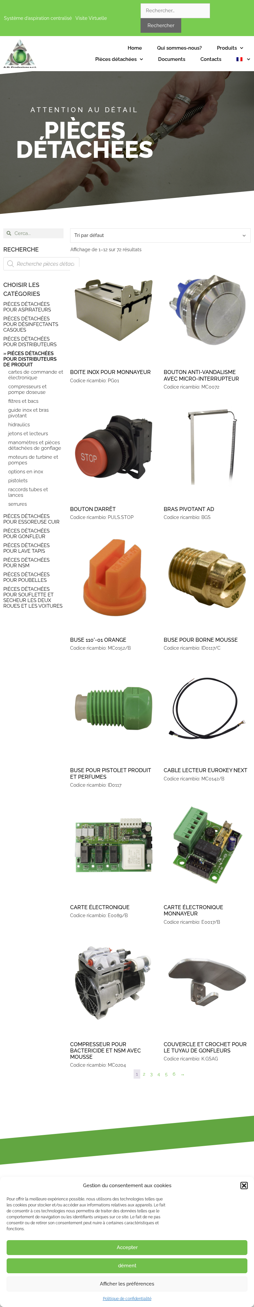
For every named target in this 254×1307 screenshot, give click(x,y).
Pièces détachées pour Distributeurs (30, 342)
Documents (171, 59)
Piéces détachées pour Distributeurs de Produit (30, 359)
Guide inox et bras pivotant (28, 413)
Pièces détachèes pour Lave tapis (26, 548)
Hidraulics (19, 425)
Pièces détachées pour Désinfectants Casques (30, 324)
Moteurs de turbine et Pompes (33, 460)
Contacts (210, 59)
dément (127, 1266)
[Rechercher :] (175, 11)
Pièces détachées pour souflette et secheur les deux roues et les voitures (33, 597)
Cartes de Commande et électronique (35, 375)
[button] (244, 1185)
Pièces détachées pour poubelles (26, 577)
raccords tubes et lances (28, 492)
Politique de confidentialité (127, 1298)
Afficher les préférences (127, 1284)
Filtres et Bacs (23, 401)
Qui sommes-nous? (179, 48)
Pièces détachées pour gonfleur (26, 533)
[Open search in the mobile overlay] (41, 263)
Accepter (127, 1247)
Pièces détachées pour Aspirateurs (27, 307)
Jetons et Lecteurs (28, 434)
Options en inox (25, 472)
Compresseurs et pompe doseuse (27, 389)
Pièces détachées (116, 59)
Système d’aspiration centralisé (38, 18)
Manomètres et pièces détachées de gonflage (34, 445)
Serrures (17, 504)
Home (135, 48)
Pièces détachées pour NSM (26, 563)
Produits (227, 48)
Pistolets (17, 481)
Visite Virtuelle (91, 18)
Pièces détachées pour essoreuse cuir (31, 519)
